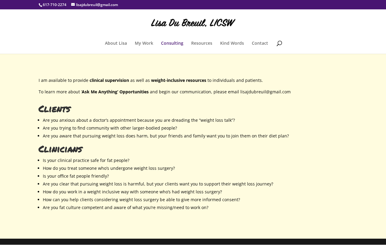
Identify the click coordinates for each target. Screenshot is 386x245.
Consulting (172, 43)
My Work (144, 43)
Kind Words (232, 43)
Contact (260, 43)
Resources (201, 43)
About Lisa (116, 43)
